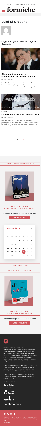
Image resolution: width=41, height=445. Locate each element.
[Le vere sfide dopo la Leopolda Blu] (20, 102)
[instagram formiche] (11, 414)
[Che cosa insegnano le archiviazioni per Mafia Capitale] (20, 59)
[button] (4, 10)
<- (17, 139)
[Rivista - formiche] (20, 386)
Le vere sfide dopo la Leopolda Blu (20, 114)
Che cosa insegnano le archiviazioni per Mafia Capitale (18, 75)
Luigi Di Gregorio (8, 79)
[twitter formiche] (8, 414)
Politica (4, 111)
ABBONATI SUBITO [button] (20, 217)
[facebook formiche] (4, 414)
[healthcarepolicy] (20, 404)
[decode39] (20, 398)
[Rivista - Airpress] (20, 392)
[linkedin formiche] (14, 414)
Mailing (3, 70)
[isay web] (12, 422)
